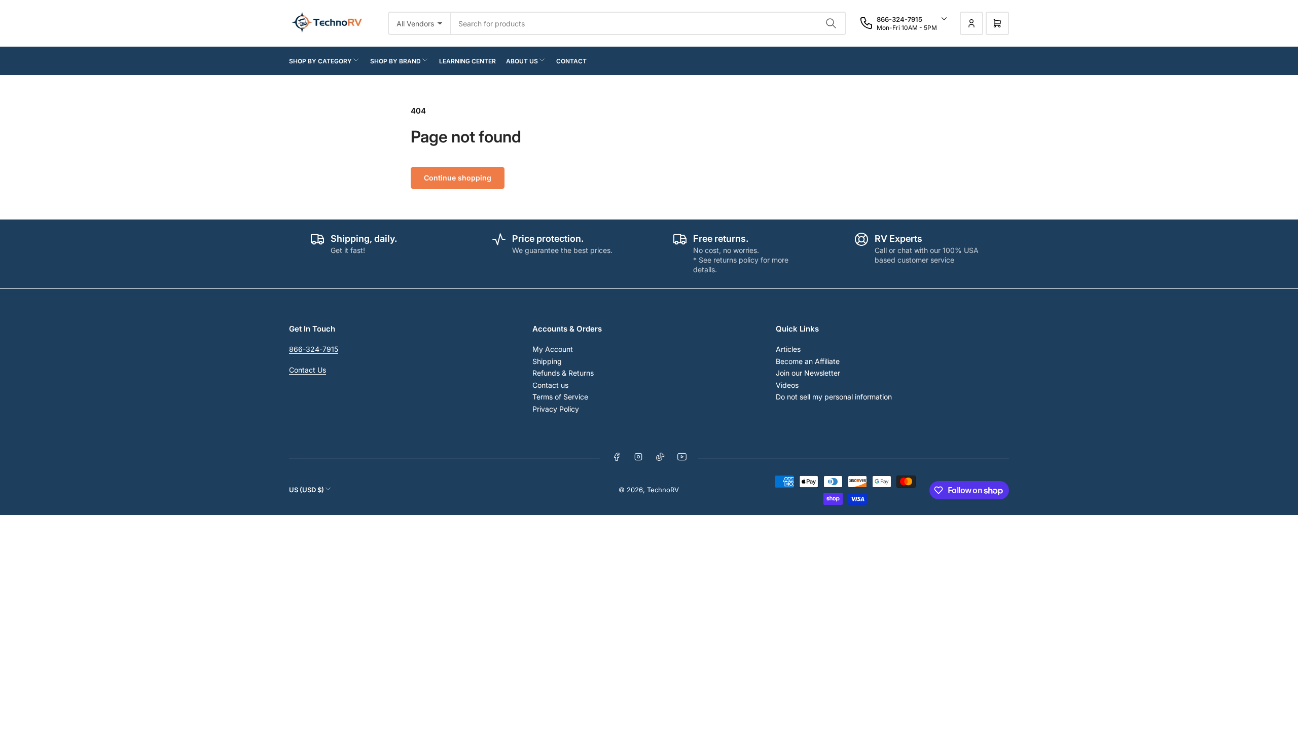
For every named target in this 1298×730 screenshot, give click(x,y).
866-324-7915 (313, 349)
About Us (522, 61)
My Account (552, 349)
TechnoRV (663, 490)
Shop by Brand (395, 61)
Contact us (550, 385)
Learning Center (467, 61)
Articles (788, 349)
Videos (787, 385)
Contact (571, 61)
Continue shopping (457, 177)
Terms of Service (560, 396)
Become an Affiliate (808, 361)
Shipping (547, 361)
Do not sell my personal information (834, 396)
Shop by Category (320, 61)
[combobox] (648, 23)
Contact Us (307, 370)
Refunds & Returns (563, 373)
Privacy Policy (555, 409)
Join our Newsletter (808, 373)
